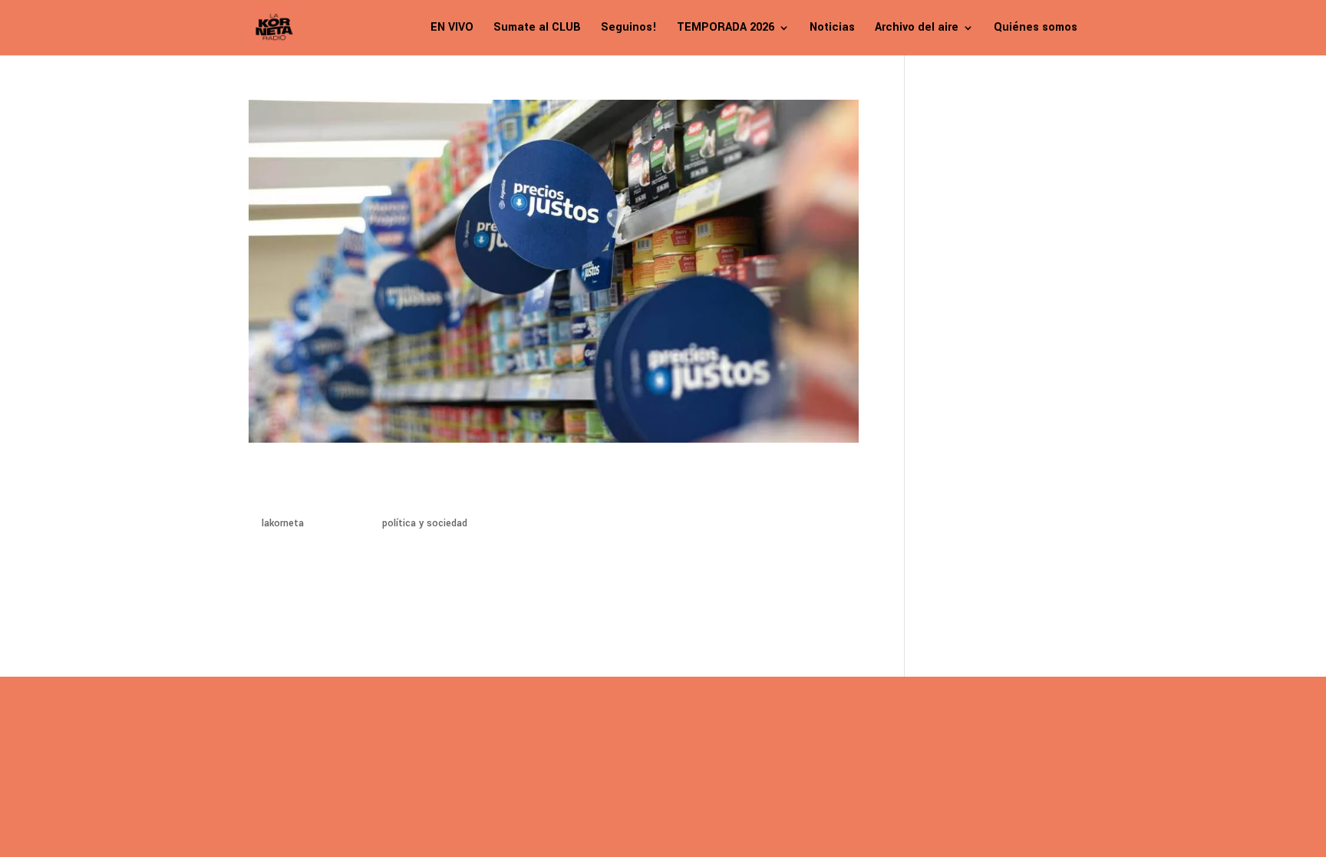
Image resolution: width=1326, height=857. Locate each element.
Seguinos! (629, 28)
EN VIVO (451, 28)
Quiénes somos (1035, 28)
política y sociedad (424, 523)
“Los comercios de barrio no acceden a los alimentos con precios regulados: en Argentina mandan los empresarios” (514, 485)
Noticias (832, 28)
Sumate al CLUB (537, 28)
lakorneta (283, 523)
